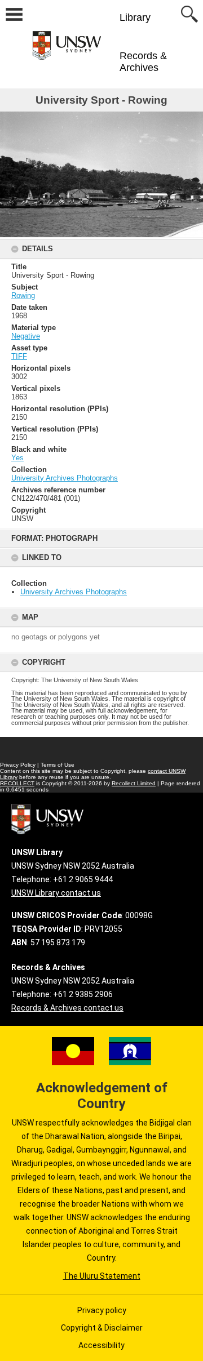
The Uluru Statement (101, 1275)
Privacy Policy (18, 765)
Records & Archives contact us (67, 1007)
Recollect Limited (134, 783)
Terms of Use (57, 765)
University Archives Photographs (73, 592)
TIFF (19, 356)
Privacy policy (101, 1310)
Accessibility (101, 1345)
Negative (25, 336)
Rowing (23, 295)
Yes (17, 457)
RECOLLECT (17, 783)
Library (135, 17)
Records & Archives (143, 61)
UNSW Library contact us (56, 892)
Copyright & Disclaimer (102, 1327)
